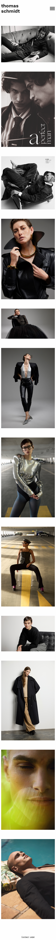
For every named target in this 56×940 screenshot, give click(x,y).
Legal (32, 937)
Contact (25, 937)
